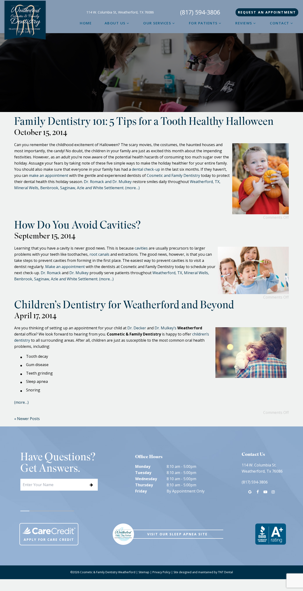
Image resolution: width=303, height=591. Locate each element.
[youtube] (265, 492)
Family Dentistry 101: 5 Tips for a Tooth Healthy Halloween (144, 122)
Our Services (157, 23)
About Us (115, 23)
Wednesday (146, 478)
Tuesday (143, 472)
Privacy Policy (161, 572)
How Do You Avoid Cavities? (77, 226)
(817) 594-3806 (200, 12)
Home (86, 23)
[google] (250, 492)
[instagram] (273, 492)
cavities (141, 248)
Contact (279, 23)
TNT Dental (225, 572)
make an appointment (48, 175)
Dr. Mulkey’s (165, 328)
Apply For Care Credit (49, 539)
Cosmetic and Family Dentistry (173, 175)
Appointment (267, 12)
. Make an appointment (64, 266)
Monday (142, 466)
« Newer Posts (27, 418)
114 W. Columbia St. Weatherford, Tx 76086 (262, 468)
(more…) (132, 187)
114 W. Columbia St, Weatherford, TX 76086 (120, 12)
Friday (141, 491)
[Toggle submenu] (127, 23)
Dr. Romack (51, 272)
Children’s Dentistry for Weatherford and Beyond (124, 306)
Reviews (243, 23)
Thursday (144, 485)
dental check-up (146, 169)
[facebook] (257, 492)
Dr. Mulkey (79, 272)
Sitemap (143, 572)
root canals (99, 254)
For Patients (203, 23)
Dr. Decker (136, 328)
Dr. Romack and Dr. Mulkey (108, 181)
